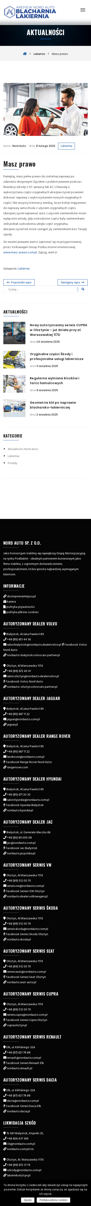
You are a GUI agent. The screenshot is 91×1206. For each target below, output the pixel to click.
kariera (11, 601)
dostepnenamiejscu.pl (21, 596)
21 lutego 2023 (45, 146)
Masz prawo (19, 164)
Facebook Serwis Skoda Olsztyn (27, 934)
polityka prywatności (20, 607)
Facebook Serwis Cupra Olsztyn (26, 1020)
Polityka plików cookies (53, 1200)
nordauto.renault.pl (19, 1068)
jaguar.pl (12, 724)
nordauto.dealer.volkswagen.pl (27, 896)
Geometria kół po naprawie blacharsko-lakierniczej (53, 405)
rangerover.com (17, 767)
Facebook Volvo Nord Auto (24, 681)
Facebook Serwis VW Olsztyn (25, 891)
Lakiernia (66, 146)
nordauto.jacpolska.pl (21, 853)
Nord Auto (19, 146)
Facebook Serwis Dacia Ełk (23, 1106)
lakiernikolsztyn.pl (18, 1175)
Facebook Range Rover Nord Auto (29, 762)
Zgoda (28, 1200)
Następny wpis (70, 282)
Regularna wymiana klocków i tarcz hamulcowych (55, 380)
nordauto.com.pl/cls (20, 1149)
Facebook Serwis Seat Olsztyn (26, 977)
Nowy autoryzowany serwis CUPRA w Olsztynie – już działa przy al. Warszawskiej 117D (58, 330)
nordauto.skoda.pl (19, 939)
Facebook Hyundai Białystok (25, 805)
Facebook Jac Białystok (21, 848)
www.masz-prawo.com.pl (20, 252)
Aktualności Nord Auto (23, 449)
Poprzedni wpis (21, 282)
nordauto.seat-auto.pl (21, 982)
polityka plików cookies (22, 612)
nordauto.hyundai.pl (20, 810)
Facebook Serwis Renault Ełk (25, 1063)
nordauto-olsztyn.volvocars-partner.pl (32, 686)
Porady (12, 463)
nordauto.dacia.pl (18, 1111)
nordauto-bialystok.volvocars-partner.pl (33, 655)
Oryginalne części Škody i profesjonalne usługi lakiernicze (56, 356)
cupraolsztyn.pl (17, 1025)
